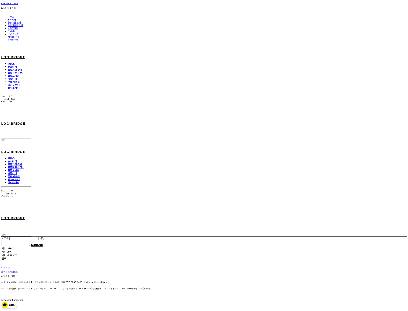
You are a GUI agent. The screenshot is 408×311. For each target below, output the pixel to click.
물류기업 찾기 (14, 22)
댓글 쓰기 (36, 245)
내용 (42, 238)
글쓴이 (5, 238)
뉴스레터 (12, 20)
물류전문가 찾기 (15, 25)
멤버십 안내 (13, 37)
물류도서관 (13, 28)
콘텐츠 (11, 17)
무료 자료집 (13, 34)
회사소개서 (13, 40)
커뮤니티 (12, 31)
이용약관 (5, 267)
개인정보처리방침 (9, 272)
